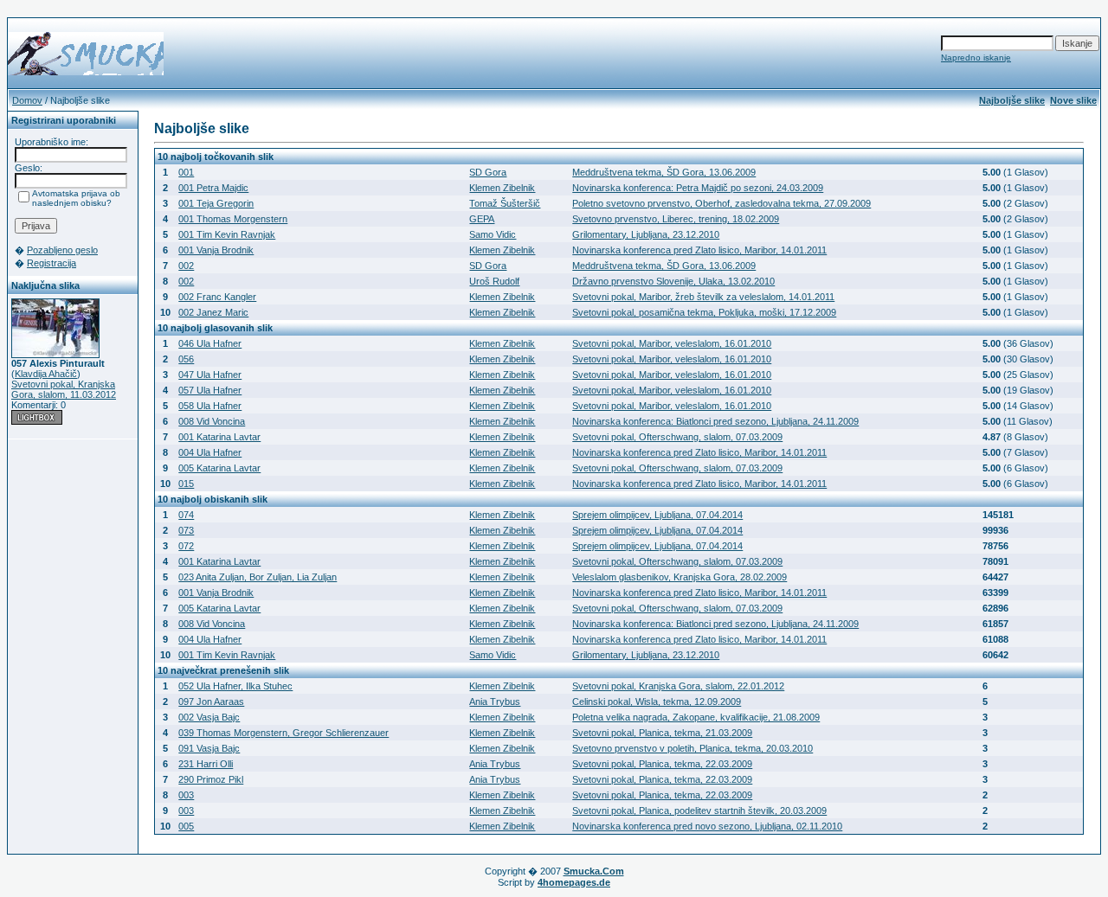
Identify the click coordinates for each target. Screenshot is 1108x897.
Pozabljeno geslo (62, 250)
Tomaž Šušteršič (504, 203)
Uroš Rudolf (494, 281)
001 (186, 172)
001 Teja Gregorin (216, 203)
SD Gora (487, 172)
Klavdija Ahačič (46, 373)
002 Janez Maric (213, 312)
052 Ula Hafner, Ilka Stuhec (235, 686)
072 (186, 546)
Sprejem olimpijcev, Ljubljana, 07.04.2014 (657, 514)
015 (186, 483)
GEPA (481, 219)
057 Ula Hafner (210, 390)
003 (186, 795)
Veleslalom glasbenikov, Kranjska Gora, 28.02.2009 (679, 577)
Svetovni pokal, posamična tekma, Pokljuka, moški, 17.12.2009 (704, 312)
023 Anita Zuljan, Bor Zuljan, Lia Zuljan (257, 577)
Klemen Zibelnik (502, 188)
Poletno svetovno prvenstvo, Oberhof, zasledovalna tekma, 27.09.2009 (721, 203)
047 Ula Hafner (210, 374)
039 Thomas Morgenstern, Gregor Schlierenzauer (283, 732)
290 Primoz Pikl (210, 779)
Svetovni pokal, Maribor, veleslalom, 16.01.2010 (671, 343)
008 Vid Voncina (211, 421)
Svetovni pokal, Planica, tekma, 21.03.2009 (662, 732)
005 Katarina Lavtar (219, 468)
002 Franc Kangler (217, 297)
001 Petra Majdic (213, 188)
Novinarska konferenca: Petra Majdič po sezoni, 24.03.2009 (697, 188)
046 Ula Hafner (210, 343)
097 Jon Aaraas (211, 701)
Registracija (51, 263)
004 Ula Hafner (210, 452)
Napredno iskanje (976, 57)
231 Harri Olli (205, 764)
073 (186, 530)
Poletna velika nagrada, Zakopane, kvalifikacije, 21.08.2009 (696, 717)
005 (186, 826)
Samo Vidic (492, 234)
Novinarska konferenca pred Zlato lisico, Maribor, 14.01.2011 (699, 250)
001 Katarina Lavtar (219, 437)
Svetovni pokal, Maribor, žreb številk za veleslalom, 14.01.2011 (703, 297)
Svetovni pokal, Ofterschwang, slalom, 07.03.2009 (677, 437)
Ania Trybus (494, 701)
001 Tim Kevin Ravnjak (226, 234)
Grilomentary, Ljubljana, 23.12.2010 (645, 234)
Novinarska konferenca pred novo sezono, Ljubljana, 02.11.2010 (707, 826)
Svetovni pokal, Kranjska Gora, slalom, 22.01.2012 (678, 686)
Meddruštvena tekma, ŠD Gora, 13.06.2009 (664, 172)
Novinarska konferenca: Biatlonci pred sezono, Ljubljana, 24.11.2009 (715, 421)
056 (186, 359)
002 (186, 265)
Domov (27, 100)
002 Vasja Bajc (209, 717)
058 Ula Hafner (210, 405)
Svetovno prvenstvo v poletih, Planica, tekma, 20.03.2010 (692, 748)
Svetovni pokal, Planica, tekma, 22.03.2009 (662, 764)
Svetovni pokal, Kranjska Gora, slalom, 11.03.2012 (63, 389)
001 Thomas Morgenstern (232, 219)
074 (186, 514)
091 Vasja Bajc (209, 748)
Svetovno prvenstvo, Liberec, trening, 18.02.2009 (675, 219)
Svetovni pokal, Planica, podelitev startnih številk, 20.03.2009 (699, 810)
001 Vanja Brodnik (216, 250)
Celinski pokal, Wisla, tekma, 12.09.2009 (656, 701)
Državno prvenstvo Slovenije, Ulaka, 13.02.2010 (673, 281)
